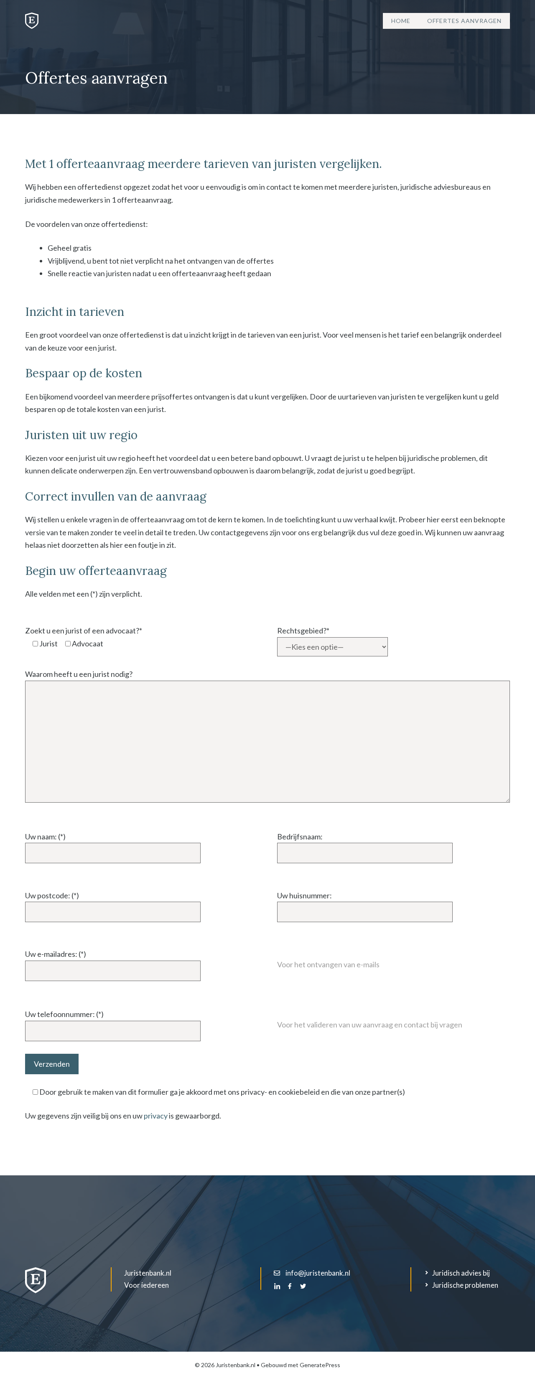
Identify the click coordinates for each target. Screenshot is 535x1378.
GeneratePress (320, 1364)
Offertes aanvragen (464, 20)
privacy (156, 1115)
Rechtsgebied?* (303, 630)
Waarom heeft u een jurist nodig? (78, 674)
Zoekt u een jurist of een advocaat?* (83, 630)
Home (400, 20)
